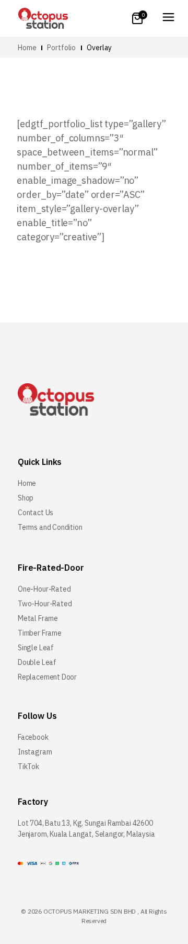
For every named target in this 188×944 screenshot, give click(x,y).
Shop (25, 498)
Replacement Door (47, 677)
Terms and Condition (50, 527)
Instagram (35, 752)
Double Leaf (37, 662)
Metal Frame (38, 618)
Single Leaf (36, 647)
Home (27, 483)
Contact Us (35, 512)
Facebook (33, 737)
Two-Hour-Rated (45, 603)
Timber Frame (40, 633)
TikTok (28, 766)
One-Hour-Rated (44, 589)
